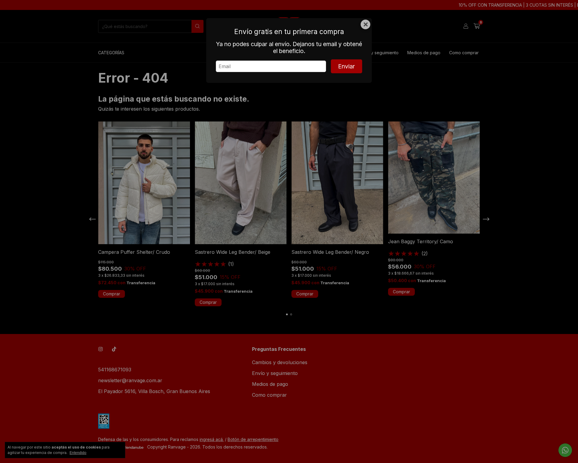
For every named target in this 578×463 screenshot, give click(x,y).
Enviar (346, 66)
